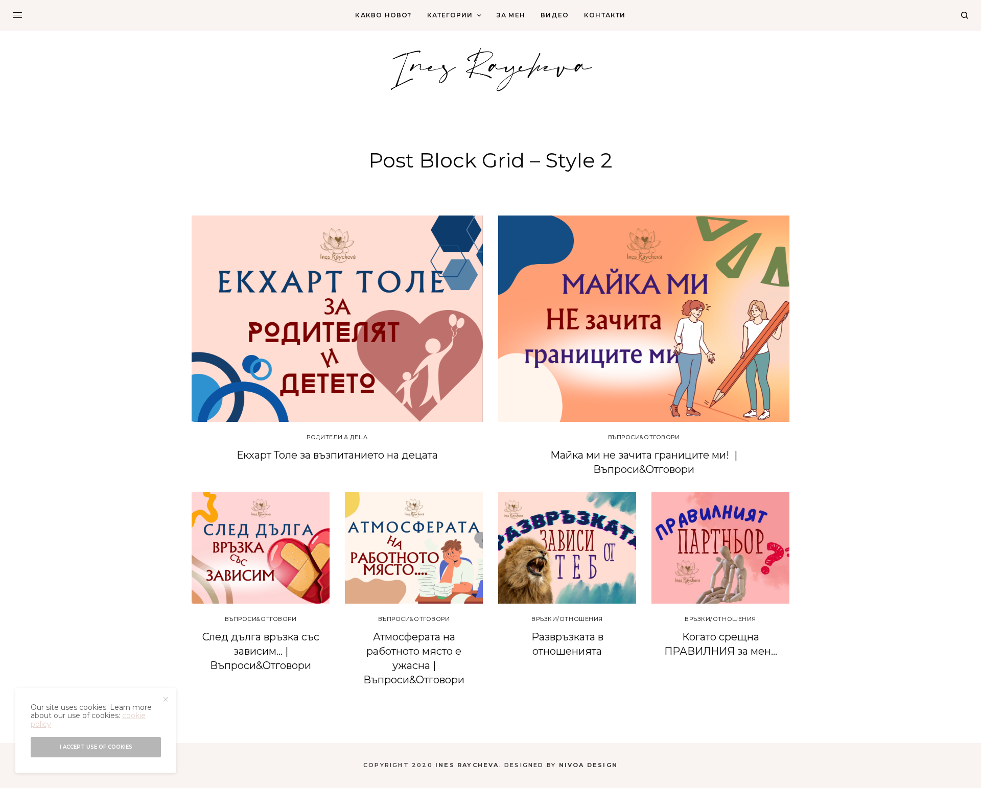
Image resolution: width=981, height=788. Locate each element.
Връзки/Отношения (567, 619)
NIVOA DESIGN (588, 765)
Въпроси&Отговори (644, 437)
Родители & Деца (337, 437)
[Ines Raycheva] (490, 68)
